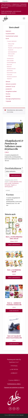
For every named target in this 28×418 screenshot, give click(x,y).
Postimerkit (9, 74)
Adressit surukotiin (11, 84)
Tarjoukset (9, 78)
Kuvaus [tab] (8, 190)
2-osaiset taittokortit (13, 181)
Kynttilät (8, 96)
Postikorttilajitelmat (11, 62)
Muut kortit (9, 64)
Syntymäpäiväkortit (12, 52)
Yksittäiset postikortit (12, 76)
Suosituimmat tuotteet (12, 36)
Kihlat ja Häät (11, 43)
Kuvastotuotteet (10, 33)
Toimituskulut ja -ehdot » (14, 384)
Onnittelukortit (15, 183)
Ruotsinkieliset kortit (11, 72)
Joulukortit (9, 89)
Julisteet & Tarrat (10, 86)
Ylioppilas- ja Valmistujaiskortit (15, 47)
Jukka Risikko (10, 70)
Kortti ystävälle (10, 60)
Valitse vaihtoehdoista (14, 244)
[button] (24, 18)
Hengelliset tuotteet (11, 91)
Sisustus (8, 94)
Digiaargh (21, 415)
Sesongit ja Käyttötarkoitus (13, 99)
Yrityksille (8, 101)
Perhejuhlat (7, 185)
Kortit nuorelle (8, 183)
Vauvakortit (10, 49)
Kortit (20, 181)
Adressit (8, 81)
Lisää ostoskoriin (15, 175)
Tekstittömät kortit (11, 68)
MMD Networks (12, 415)
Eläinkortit (9, 66)
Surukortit (10, 45)
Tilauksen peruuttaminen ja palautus (14, 387)
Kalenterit (8, 31)
